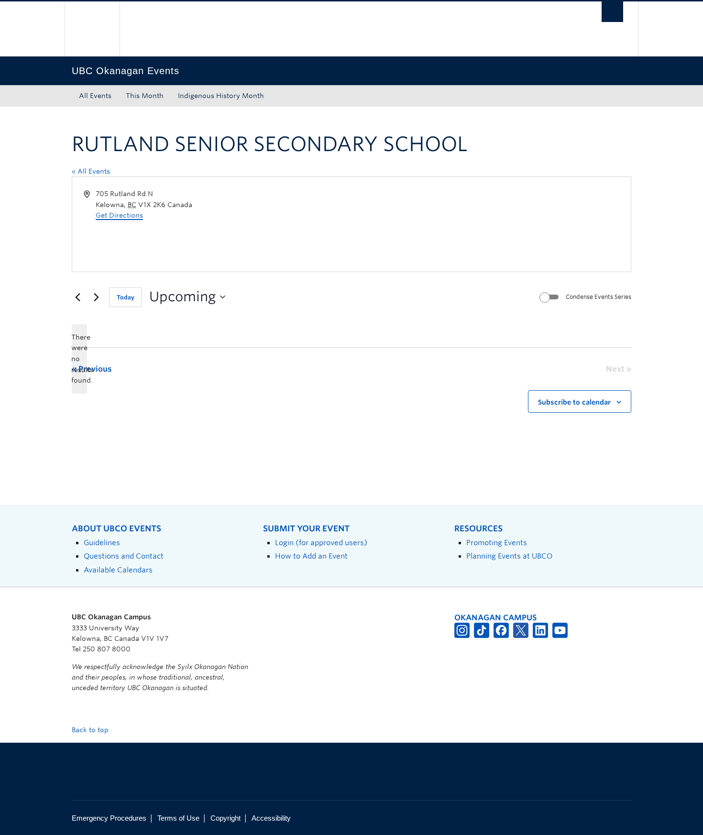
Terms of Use (178, 818)
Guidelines (102, 542)
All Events (95, 95)
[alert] (79, 359)
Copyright (225, 818)
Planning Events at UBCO (509, 556)
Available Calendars (118, 570)
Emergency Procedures (109, 818)
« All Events (91, 171)
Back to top (91, 730)
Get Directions (119, 215)
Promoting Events (496, 542)
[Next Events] (96, 297)
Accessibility (271, 818)
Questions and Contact (124, 556)
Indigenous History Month (221, 95)
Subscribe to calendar (574, 402)
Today (125, 297)
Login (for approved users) (321, 542)
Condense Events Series (598, 296)
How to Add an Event (311, 556)
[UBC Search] (612, 11)
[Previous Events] (77, 297)
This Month (145, 95)
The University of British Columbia (92, 28)
